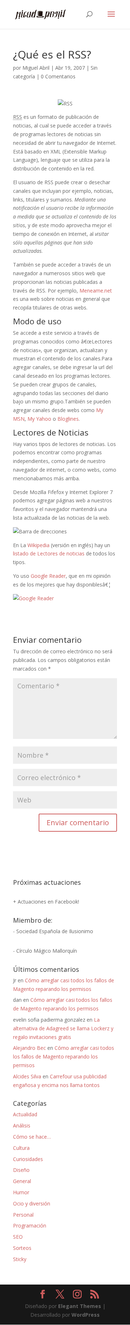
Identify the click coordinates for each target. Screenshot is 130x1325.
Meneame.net (95, 290)
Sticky (19, 1259)
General (22, 1181)
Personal (23, 1214)
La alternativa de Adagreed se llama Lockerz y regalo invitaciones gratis (63, 1028)
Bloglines (68, 418)
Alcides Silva (27, 1076)
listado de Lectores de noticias (48, 553)
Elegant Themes (79, 1306)
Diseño (21, 1169)
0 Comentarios (58, 76)
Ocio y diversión (31, 1203)
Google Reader (48, 575)
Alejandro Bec (29, 1047)
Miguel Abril (35, 67)
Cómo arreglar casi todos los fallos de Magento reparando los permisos (63, 1056)
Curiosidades (28, 1159)
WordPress (86, 1314)
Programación (29, 1225)
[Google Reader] (33, 598)
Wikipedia (38, 545)
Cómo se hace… (32, 1136)
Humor (21, 1192)
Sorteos (22, 1247)
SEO (18, 1236)
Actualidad (25, 1114)
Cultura (21, 1147)
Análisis (21, 1125)
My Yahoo (39, 418)
